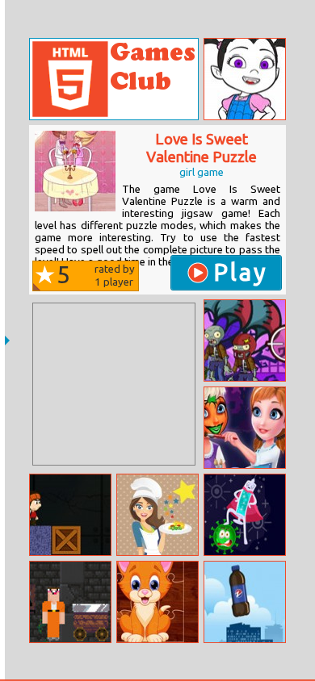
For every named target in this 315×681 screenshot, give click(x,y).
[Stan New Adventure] (70, 515)
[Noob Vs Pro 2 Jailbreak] (70, 602)
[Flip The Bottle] (245, 602)
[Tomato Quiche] (157, 515)
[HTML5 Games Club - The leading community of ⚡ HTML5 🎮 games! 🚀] (114, 79)
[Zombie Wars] (245, 340)
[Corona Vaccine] (245, 515)
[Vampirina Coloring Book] (245, 79)
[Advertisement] (114, 384)
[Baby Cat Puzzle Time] (157, 602)
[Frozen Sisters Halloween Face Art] (245, 427)
